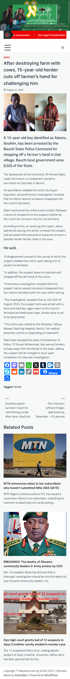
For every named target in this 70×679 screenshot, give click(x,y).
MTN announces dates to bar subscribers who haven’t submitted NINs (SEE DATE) (32, 486)
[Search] (63, 47)
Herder (17, 387)
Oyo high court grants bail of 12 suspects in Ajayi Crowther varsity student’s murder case (34, 642)
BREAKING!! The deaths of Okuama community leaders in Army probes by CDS (33, 564)
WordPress (51, 675)
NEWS (7, 57)
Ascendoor (21, 675)
